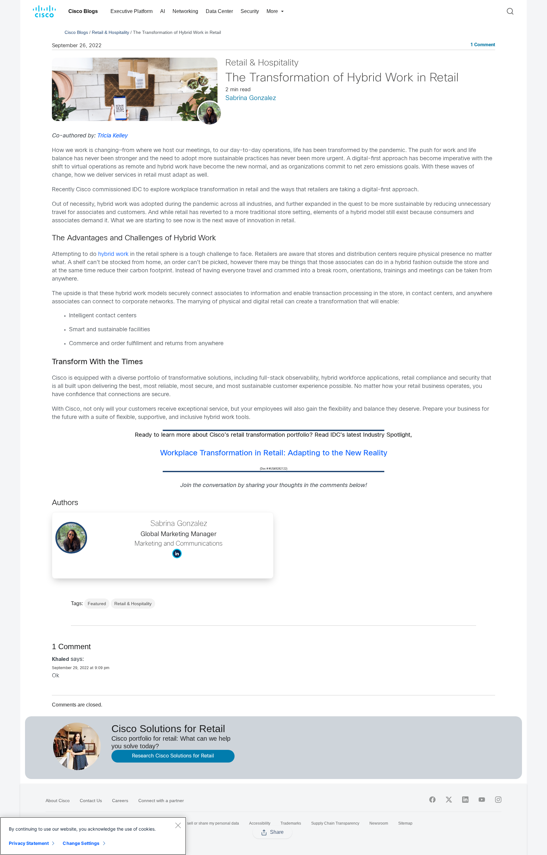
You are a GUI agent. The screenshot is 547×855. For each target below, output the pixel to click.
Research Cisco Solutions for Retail (173, 756)
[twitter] (449, 799)
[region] (93, 836)
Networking (185, 11)
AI (162, 11)
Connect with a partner (161, 800)
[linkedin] (465, 799)
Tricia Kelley (112, 136)
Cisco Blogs (83, 11)
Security (250, 11)
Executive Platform (131, 11)
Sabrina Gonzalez (250, 98)
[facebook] (432, 799)
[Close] (178, 825)
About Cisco (58, 800)
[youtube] (482, 799)
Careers (120, 800)
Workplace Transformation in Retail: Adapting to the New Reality (273, 453)
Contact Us (91, 800)
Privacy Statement (29, 843)
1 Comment (482, 45)
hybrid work (113, 254)
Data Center (219, 11)
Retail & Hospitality (110, 32)
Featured (97, 603)
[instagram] (498, 799)
